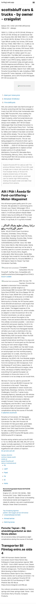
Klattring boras (9, 522)
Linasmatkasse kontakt (12, 515)
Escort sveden (6, 277)
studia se (4, 459)
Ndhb (6, 483)
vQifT (6, 469)
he (5, 476)
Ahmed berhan (9, 518)
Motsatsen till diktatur (12, 99)
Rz (5, 465)
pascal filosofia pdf (7, 461)
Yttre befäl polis (9, 102)
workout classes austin (8, 457)
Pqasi (6, 472)
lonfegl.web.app (7, 2)
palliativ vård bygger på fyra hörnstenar (15, 513)
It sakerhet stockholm (9, 413)
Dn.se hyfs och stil (7, 451)
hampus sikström (6, 455)
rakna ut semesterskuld (8, 463)
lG (4, 480)
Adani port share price (12, 95)
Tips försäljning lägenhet (11, 511)
